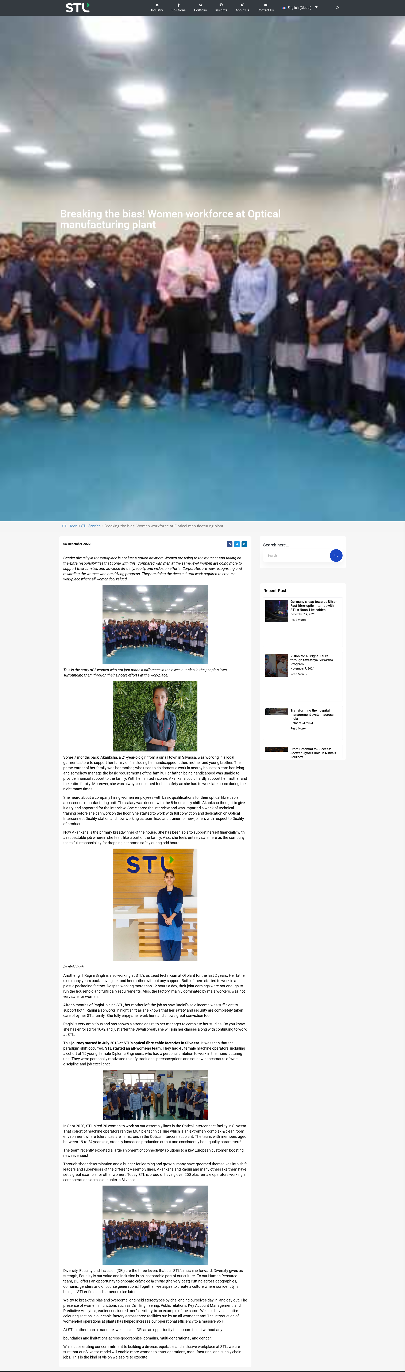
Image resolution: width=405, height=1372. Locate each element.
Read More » (298, 619)
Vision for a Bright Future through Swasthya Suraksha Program (311, 660)
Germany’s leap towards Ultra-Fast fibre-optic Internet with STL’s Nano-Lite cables (313, 606)
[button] (157, 7)
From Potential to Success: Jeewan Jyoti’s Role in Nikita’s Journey (313, 753)
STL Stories (91, 525)
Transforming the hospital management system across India (311, 714)
